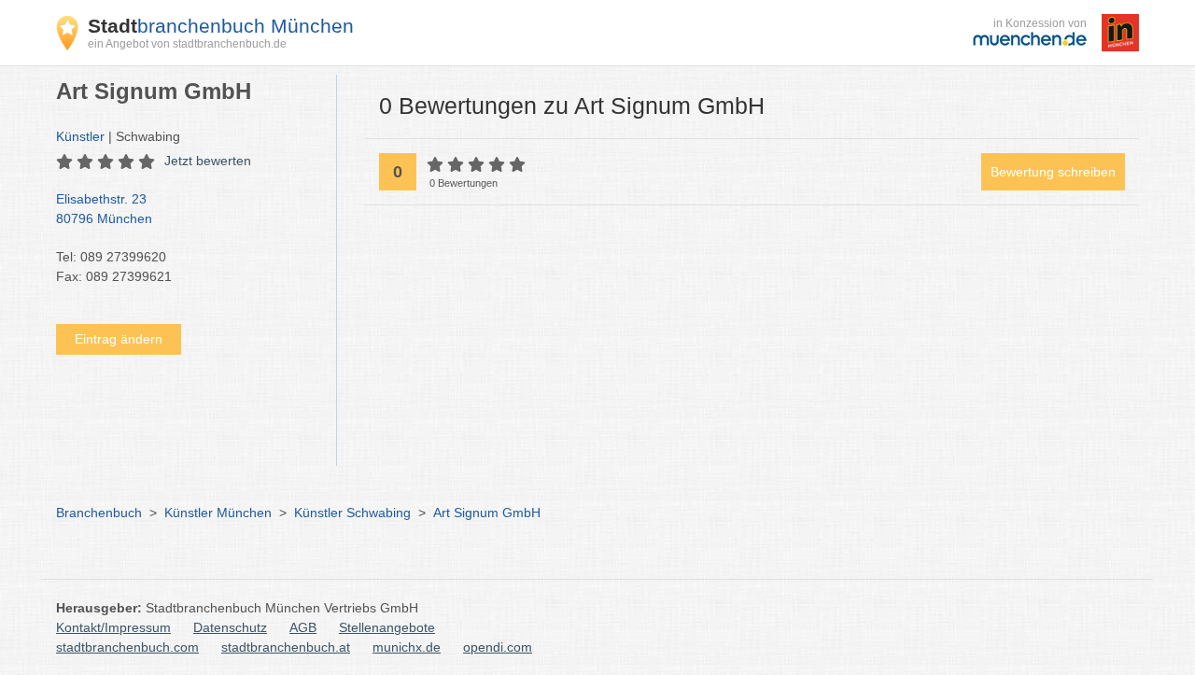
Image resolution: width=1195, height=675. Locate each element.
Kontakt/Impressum (113, 627)
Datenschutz (230, 627)
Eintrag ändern (118, 338)
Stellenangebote (387, 627)
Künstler (80, 136)
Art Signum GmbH (487, 512)
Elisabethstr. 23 (104, 208)
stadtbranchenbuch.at (285, 647)
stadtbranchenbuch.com (127, 647)
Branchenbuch (99, 512)
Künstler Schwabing (352, 512)
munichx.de (407, 647)
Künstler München (218, 512)
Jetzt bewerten (207, 160)
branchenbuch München (221, 25)
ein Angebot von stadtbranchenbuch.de (187, 43)
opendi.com (497, 647)
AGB (302, 627)
